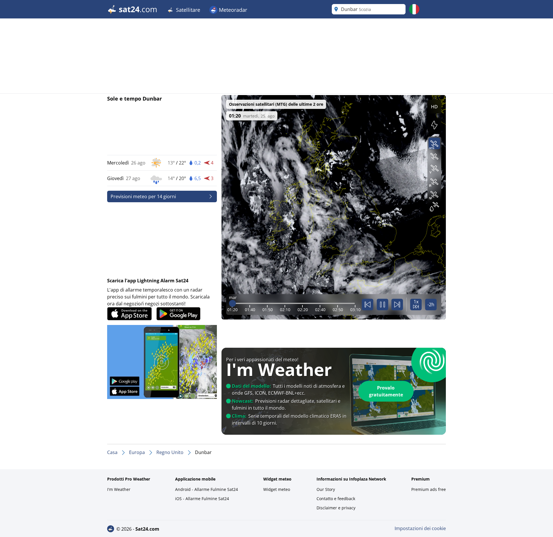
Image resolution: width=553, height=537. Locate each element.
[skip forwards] (397, 304)
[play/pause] (382, 304)
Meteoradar (232, 9)
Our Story (326, 489)
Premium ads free (428, 489)
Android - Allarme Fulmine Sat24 (206, 489)
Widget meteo (276, 489)
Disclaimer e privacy (336, 507)
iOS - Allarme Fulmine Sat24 (202, 498)
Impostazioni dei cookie (420, 528)
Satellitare (187, 9)
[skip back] (367, 304)
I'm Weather (118, 489)
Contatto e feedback (336, 498)
